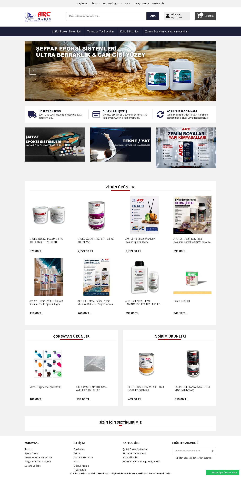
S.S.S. (127, 3)
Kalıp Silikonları (129, 31)
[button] (116, 98)
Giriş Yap (176, 14)
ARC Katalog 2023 (112, 3)
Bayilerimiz (82, 3)
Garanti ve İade (33, 465)
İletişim (95, 3)
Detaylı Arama (141, 3)
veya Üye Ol (176, 17)
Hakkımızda (158, 3)
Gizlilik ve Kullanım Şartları (38, 457)
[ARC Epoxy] (38, 16)
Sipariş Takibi (31, 453)
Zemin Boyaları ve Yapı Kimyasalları (167, 31)
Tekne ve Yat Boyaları (100, 31)
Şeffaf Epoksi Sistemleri (66, 31)
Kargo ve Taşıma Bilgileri (38, 461)
